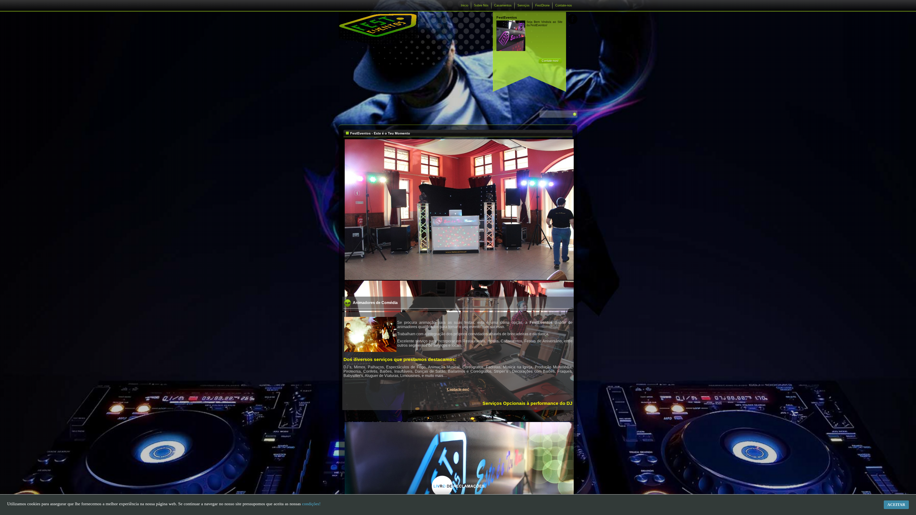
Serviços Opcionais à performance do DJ (527, 403)
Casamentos (503, 5)
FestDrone (542, 5)
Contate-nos (563, 5)
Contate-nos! (550, 60)
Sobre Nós (481, 5)
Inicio (464, 5)
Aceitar (896, 505)
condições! (311, 503)
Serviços (523, 5)
